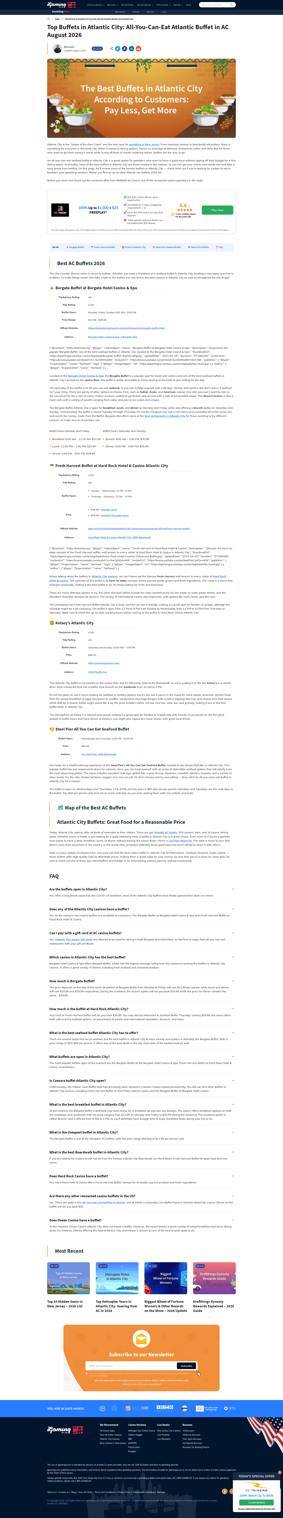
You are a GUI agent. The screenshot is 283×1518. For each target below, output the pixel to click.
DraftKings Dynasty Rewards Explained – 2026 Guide (213, 1306)
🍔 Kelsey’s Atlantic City (134, 247)
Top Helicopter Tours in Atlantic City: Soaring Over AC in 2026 (117, 1306)
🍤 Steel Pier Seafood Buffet (166, 247)
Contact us (63, 1492)
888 (130, 1439)
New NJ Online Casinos (111, 1435)
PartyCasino (134, 1447)
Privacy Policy (124, 1492)
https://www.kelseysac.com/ (104, 663)
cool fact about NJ (180, 840)
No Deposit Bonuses (192, 1443)
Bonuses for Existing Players (196, 1447)
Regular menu (109, 509)
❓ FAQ (219, 247)
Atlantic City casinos (105, 576)
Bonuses (111, 4)
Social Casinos (144, 4)
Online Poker (127, 4)
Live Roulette (163, 1435)
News (188, 4)
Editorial (136, 11)
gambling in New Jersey (144, 144)
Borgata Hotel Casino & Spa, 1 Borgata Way (113, 336)
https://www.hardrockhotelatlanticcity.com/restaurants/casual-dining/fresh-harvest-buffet (139, 528)
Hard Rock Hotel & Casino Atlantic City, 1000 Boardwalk (119, 537)
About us (51, 1492)
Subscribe (186, 1365)
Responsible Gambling (143, 1492)
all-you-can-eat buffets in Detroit (103, 1202)
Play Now (218, 210)
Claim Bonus (256, 1502)
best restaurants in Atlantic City (165, 416)
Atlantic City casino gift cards (74, 939)
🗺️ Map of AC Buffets (198, 247)
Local (164, 11)
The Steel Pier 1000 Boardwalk (99, 754)
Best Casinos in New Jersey (113, 1443)
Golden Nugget (135, 1435)
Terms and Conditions (105, 1492)
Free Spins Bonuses (192, 1439)
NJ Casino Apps (107, 1430)
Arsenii (70, 46)
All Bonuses (188, 1430)
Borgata (132, 1451)
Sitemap (161, 1492)
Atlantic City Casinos (110, 1439)
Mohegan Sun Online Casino (141, 1430)
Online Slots (162, 4)
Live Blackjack (163, 1439)
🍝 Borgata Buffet (75, 247)
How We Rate (85, 1492)
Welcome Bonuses (191, 1435)
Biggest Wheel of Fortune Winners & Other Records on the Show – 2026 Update (165, 1306)
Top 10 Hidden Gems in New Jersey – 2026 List (65, 1303)
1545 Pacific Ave (97, 671)
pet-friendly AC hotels (163, 832)
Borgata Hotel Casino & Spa (86, 376)
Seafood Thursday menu (115, 515)
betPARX (132, 1443)
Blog (73, 1492)
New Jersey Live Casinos (169, 1430)
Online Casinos (94, 4)
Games (177, 4)
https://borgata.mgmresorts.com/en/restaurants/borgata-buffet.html (126, 328)
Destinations (120, 11)
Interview (150, 11)
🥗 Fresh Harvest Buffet (103, 247)
